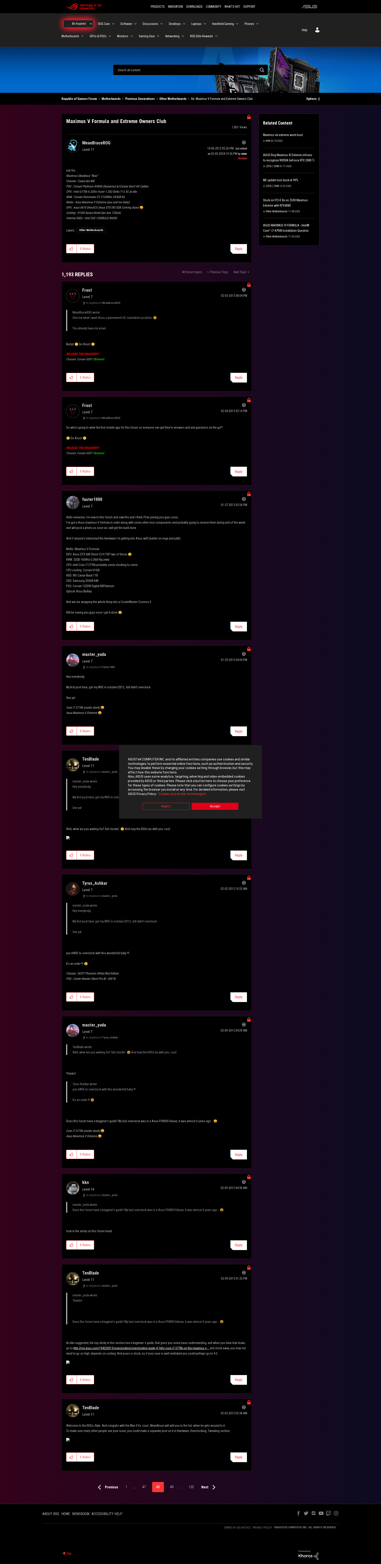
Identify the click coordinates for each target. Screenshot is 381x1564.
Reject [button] (166, 806)
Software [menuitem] (126, 24)
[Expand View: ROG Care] (113, 24)
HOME (65, 1514)
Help (304, 30)
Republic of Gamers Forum (79, 99)
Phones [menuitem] (249, 24)
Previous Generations (140, 99)
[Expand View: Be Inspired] (91, 24)
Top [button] (69, 1553)
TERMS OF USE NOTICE (237, 1527)
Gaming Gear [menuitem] (147, 36)
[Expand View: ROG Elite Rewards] (216, 36)
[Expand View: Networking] (183, 36)
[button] (71, 248)
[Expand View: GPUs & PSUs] (110, 36)
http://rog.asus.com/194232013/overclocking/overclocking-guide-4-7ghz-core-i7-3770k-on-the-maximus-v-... (141, 1348)
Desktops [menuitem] (175, 24)
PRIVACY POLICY (262, 1527)
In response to (103, 302)
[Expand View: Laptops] (205, 24)
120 (191, 1487)
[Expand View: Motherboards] (82, 36)
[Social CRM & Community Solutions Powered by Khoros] (308, 1555)
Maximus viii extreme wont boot (283, 135)
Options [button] (311, 99)
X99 (268, 140)
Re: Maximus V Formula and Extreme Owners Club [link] (222, 99)
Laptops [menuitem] (196, 24)
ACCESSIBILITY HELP (107, 1514)
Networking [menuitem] (172, 36)
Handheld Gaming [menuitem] (223, 24)
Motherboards (111, 99)
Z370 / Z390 (272, 166)
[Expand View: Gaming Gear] (158, 36)
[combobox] (190, 70)
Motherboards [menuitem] (70, 36)
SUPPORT (249, 6)
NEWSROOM (80, 1514)
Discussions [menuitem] (150, 24)
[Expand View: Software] (135, 24)
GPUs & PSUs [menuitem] (98, 36)
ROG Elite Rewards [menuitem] (201, 36)
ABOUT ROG (50, 1514)
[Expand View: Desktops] (184, 24)
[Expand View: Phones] (257, 24)
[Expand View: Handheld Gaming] (237, 24)
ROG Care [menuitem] (104, 24)
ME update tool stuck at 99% (280, 180)
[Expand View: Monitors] (131, 36)
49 (172, 1487)
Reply (239, 249)
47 (144, 1487)
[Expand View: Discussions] (161, 24)
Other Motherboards (173, 99)
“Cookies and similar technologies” (182, 794)
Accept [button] (215, 806)
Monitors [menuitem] (122, 36)
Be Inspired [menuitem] (79, 23)
